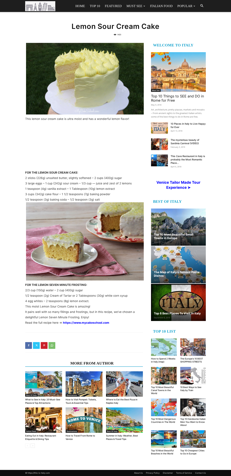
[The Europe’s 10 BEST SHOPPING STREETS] (193, 347)
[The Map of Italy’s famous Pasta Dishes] (178, 264)
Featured (113, 6)
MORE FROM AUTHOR (92, 363)
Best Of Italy (31, 395)
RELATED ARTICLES (46, 363)
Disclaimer (168, 473)
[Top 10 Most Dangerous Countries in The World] (164, 407)
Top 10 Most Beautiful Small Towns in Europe (173, 236)
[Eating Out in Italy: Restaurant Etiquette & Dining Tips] (43, 420)
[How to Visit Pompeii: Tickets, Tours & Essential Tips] (84, 384)
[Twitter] (36, 345)
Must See (134, 6)
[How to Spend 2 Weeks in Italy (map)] (164, 347)
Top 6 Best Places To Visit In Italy (177, 313)
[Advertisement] (84, 147)
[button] (202, 6)
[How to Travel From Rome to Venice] (84, 420)
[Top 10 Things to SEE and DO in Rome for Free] (178, 72)
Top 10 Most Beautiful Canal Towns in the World (162, 390)
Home (80, 6)
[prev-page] (27, 446)
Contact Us (200, 473)
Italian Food (161, 6)
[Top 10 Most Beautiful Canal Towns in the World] (164, 375)
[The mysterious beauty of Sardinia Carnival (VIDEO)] (159, 144)
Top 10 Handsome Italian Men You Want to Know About (193, 422)
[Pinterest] (44, 345)
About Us (138, 473)
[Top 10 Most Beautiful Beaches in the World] (164, 439)
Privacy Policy (153, 473)
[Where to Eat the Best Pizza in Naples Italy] (124, 384)
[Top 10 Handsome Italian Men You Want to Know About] (193, 407)
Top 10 (95, 6)
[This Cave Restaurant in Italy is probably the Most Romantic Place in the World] (159, 160)
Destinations (72, 395)
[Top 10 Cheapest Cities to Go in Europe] (193, 439)
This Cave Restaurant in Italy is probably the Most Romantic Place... (188, 159)
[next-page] (33, 446)
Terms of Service (184, 473)
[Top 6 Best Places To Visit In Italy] (178, 302)
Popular (184, 6)
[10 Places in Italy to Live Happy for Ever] (159, 128)
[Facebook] (28, 345)
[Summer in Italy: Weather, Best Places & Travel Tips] (124, 420)
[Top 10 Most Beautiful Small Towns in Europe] (178, 227)
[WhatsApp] (52, 345)
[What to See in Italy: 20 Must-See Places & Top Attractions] (43, 384)
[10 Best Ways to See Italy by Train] (193, 375)
